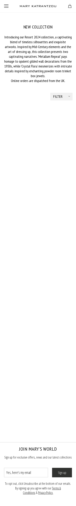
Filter (58, 96)
